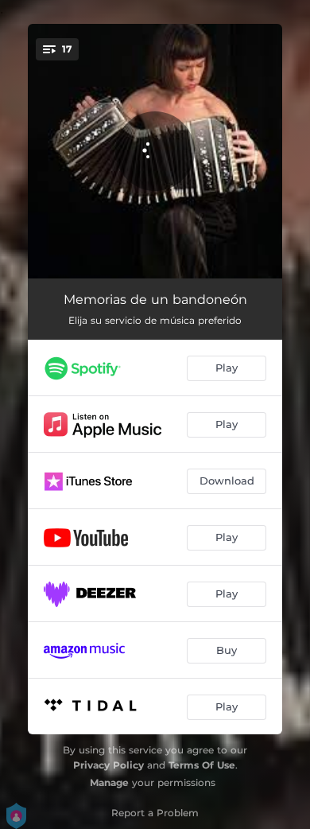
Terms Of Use (202, 765)
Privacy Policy (108, 765)
